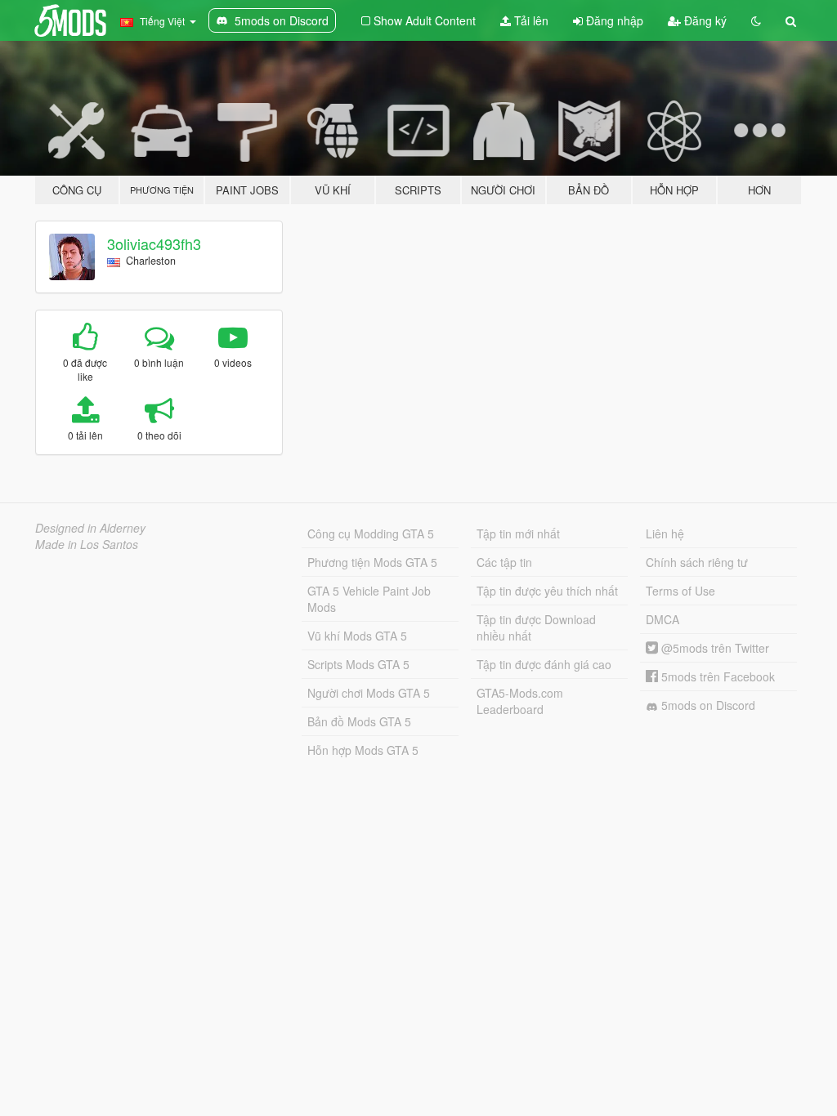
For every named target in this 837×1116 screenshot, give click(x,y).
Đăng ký (704, 20)
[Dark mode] (756, 20)
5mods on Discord (706, 705)
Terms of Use (680, 591)
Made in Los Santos (86, 544)
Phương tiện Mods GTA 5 (372, 562)
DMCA (662, 619)
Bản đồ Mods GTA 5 (359, 721)
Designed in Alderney (90, 528)
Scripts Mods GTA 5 (358, 664)
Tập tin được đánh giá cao (544, 664)
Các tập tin (504, 562)
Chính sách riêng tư (697, 562)
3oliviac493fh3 (154, 243)
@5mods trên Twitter (713, 648)
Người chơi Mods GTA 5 (368, 693)
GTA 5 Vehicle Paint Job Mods (369, 599)
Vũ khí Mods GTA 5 (357, 635)
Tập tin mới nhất (518, 533)
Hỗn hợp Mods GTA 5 (362, 750)
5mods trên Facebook (716, 676)
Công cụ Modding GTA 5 (370, 533)
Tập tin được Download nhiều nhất (536, 627)
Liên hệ (665, 533)
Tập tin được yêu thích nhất (547, 591)
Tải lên (529, 20)
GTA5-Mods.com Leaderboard (520, 701)
